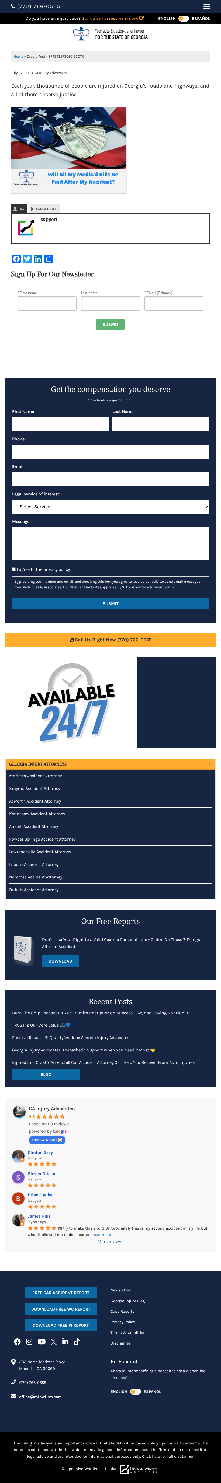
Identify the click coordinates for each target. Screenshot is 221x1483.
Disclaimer (120, 1343)
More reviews (110, 1241)
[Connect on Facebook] (17, 1342)
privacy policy (56, 569)
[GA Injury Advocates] (110, 33)
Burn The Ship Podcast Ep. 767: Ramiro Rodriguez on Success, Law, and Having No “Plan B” (101, 1012)
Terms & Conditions (129, 1332)
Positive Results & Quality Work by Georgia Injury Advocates (70, 1037)
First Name (24, 411)
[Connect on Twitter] (54, 1342)
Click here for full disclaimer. (168, 1456)
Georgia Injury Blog (127, 1300)
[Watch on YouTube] (42, 1342)
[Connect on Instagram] (29, 1342)
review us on (44, 1139)
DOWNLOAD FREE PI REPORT (61, 1325)
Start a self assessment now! (110, 18)
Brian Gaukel (41, 1194)
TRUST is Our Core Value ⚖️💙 (41, 1025)
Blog (45, 1074)
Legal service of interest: (37, 493)
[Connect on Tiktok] (77, 1342)
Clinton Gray (40, 1152)
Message (22, 521)
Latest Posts (46, 209)
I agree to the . (44, 569)
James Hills (39, 1216)
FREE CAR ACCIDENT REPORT (60, 1292)
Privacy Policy (122, 1321)
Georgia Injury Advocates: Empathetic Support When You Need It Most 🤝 (84, 1050)
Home (18, 56)
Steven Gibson (42, 1173)
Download (60, 961)
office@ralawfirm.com (40, 1396)
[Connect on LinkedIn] (65, 1342)
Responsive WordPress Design (90, 1468)
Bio (21, 209)
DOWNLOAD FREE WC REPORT (61, 1309)
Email (19, 466)
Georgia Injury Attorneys (38, 764)
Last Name (124, 411)
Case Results (122, 1311)
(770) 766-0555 (32, 1382)
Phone (19, 439)
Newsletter (120, 1290)
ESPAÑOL (201, 18)
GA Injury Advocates (52, 1109)
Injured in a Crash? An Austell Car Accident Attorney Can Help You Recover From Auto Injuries (103, 1062)
